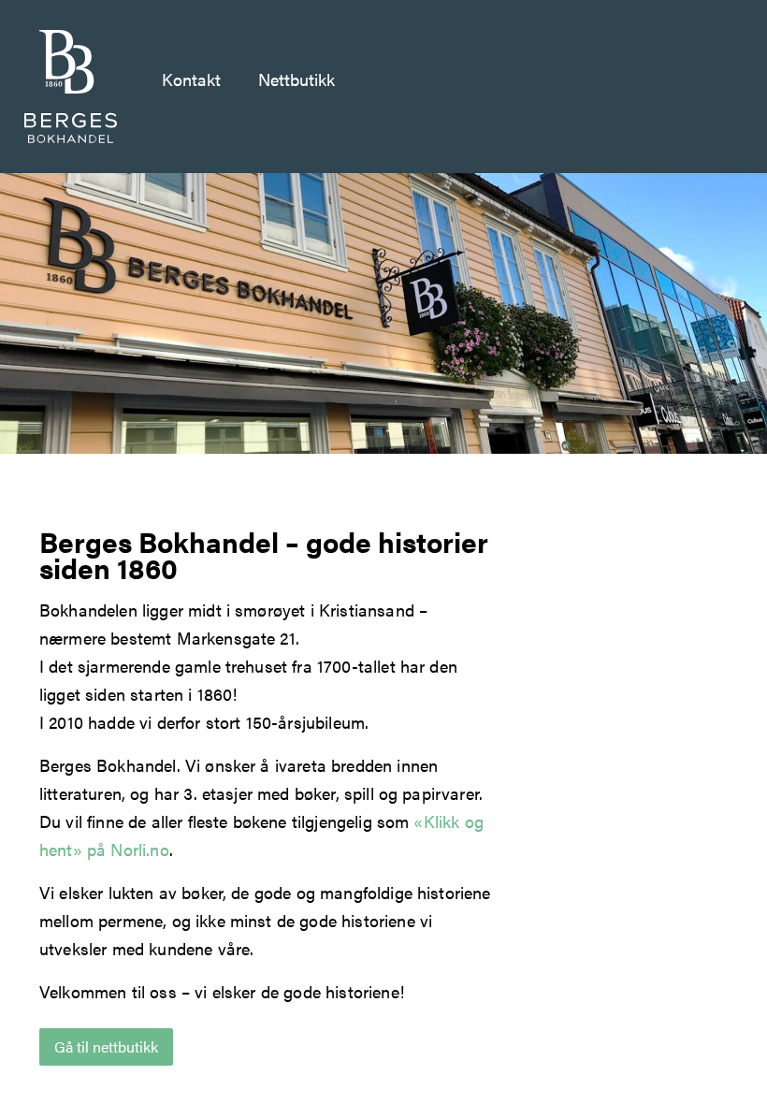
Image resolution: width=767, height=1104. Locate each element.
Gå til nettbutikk (106, 1046)
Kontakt (191, 79)
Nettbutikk (296, 79)
